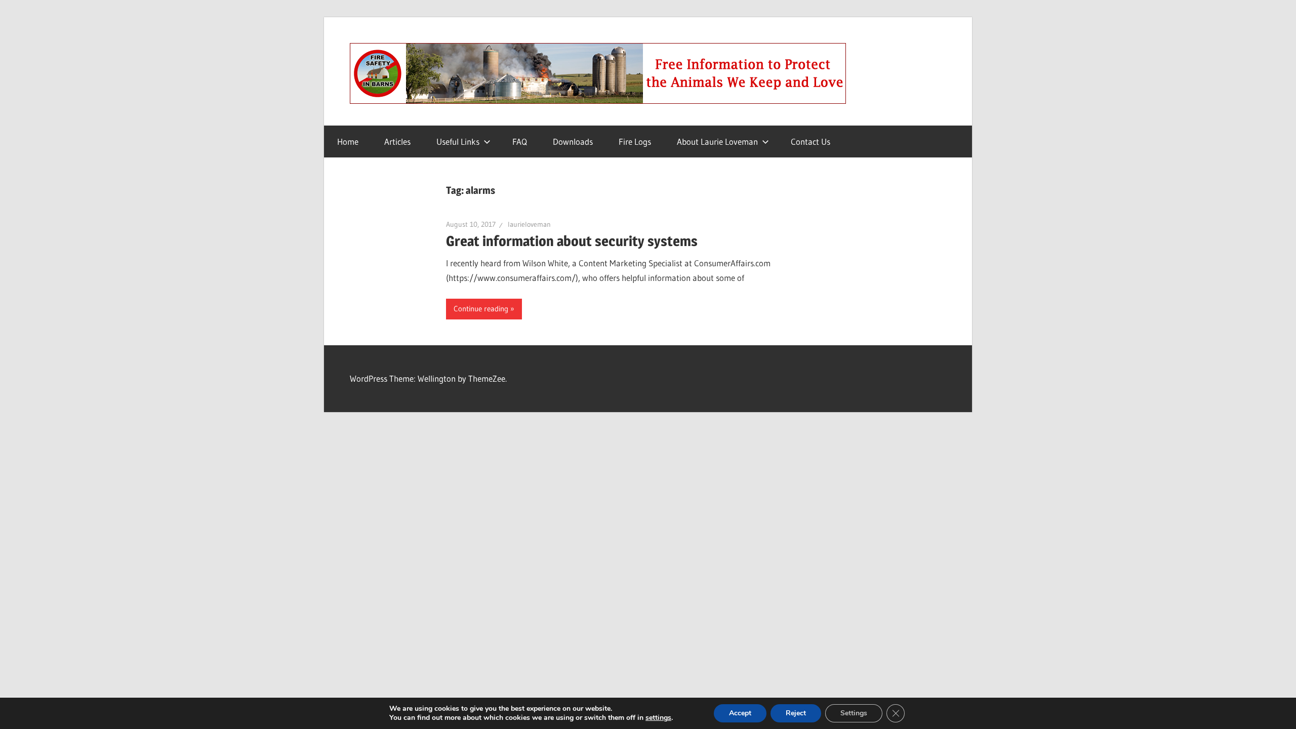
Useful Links (457, 141)
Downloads (573, 141)
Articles (397, 141)
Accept (740, 713)
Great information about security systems (572, 241)
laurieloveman (529, 224)
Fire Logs (635, 141)
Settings (853, 713)
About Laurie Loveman (717, 141)
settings (658, 717)
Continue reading (481, 308)
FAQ (519, 141)
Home (347, 141)
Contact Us (810, 141)
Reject (796, 713)
